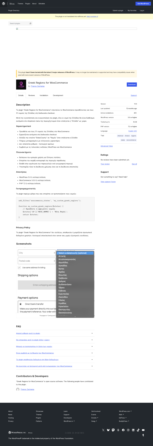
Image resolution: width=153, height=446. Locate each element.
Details (21, 95)
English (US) (133, 131)
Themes (39, 414)
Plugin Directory (13, 10)
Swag (94, 421)
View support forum (108, 182)
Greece (127, 136)
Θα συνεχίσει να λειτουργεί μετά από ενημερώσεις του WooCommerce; (44, 366)
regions (133, 136)
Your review (105, 164)
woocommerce (131, 140)
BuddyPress (124, 421)
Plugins (38, 418)
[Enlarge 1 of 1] (92, 250)
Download (132, 84)
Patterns (39, 421)
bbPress (123, 418)
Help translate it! (92, 16)
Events (93, 414)
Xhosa (30, 433)
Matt (121, 414)
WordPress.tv (69, 421)
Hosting (11, 418)
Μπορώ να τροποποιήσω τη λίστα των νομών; (34, 347)
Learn (66, 411)
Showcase (39, 411)
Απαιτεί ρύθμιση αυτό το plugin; (28, 333)
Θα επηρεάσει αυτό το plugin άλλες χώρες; (33, 340)
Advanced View (107, 146)
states (123, 140)
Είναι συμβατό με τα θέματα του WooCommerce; (35, 353)
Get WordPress (143, 3)
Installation (44, 95)
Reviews (31, 95)
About (10, 411)
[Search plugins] (30, 23)
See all (134, 164)
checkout (120, 136)
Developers (68, 418)
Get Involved (95, 411)
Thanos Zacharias (38, 86)
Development (58, 95)
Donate (94, 418)
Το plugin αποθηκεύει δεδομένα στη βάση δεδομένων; (37, 360)
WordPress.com (125, 411)
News (10, 414)
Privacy (10, 421)
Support (134, 95)
